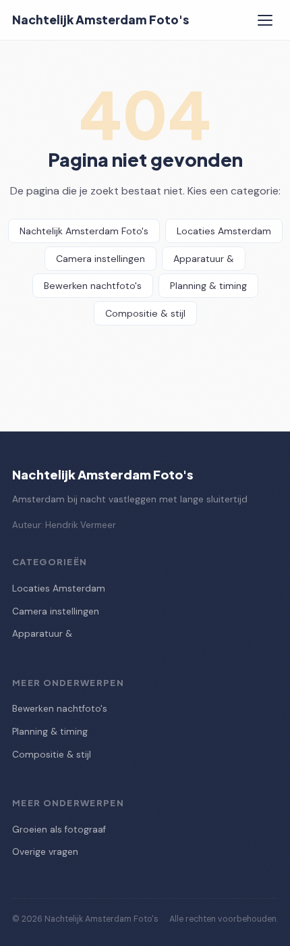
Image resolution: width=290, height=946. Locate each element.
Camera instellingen (100, 259)
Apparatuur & (203, 259)
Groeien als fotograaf (59, 829)
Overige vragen (45, 852)
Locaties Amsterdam (224, 231)
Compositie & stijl (145, 313)
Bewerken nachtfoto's (93, 286)
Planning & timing (208, 286)
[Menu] (265, 20)
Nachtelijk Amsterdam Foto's (100, 19)
